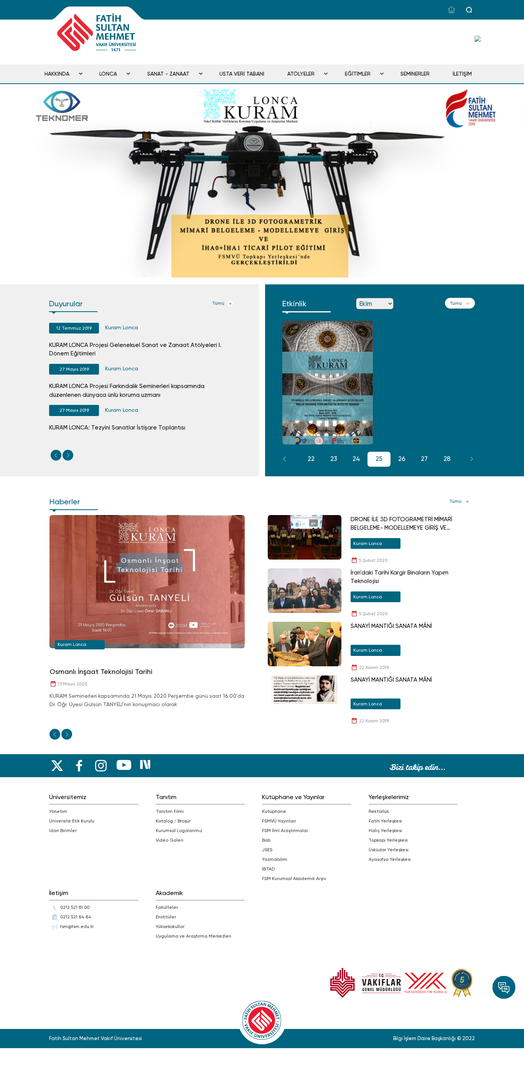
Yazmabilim (274, 859)
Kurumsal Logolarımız (179, 830)
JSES (267, 849)
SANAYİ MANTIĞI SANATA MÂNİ (391, 626)
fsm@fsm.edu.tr (77, 926)
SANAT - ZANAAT (168, 74)
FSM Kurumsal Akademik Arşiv (294, 878)
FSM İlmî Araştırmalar (285, 830)
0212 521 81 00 (74, 907)
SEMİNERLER (415, 74)
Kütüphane (274, 811)
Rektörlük (379, 811)
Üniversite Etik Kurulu (71, 821)
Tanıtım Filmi (170, 811)
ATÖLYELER (301, 74)
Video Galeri (169, 840)
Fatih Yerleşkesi (385, 821)
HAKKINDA (56, 74)
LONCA (108, 74)
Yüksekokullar (170, 926)
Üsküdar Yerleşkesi (389, 849)
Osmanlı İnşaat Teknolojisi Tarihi (100, 671)
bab (266, 840)
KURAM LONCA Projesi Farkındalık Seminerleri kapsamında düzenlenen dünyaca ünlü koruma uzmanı (126, 390)
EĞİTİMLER (358, 74)
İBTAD (268, 869)
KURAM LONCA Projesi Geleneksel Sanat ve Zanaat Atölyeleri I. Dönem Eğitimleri (135, 349)
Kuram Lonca (121, 327)
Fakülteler (167, 907)
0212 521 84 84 (75, 917)
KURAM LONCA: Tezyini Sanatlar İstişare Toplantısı (117, 427)
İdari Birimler (63, 830)
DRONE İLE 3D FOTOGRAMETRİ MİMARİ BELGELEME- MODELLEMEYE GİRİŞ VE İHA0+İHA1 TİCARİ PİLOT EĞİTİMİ (401, 524)
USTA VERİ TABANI (241, 74)
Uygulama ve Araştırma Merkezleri (193, 936)
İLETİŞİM (462, 74)
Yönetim (58, 811)
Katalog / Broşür (173, 821)
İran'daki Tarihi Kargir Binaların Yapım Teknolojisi (399, 577)
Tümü (218, 303)
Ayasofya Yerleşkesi (390, 859)
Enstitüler (166, 917)
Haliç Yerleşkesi (385, 830)
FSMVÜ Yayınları (279, 821)
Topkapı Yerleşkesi (388, 840)
